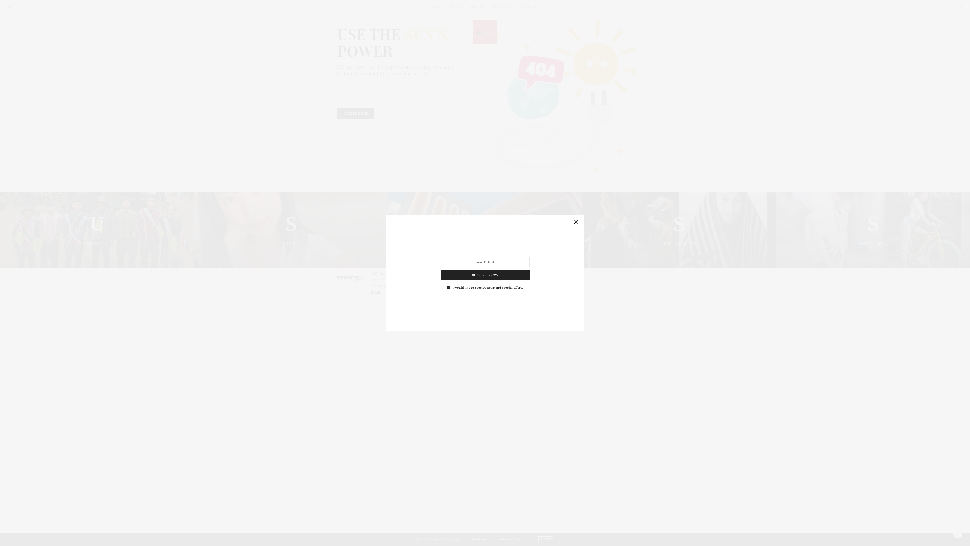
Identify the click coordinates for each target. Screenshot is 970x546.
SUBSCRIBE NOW (485, 275)
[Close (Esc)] (576, 222)
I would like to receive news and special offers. (488, 287)
